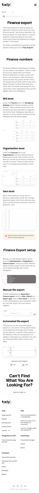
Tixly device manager (28, 440)
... (11, 12)
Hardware (5, 453)
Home (4, 12)
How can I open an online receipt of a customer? (28, 422)
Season (4, 419)
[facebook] (14, 486)
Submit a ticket (18, 392)
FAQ (22, 411)
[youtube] (21, 486)
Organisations (6, 415)
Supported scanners (9, 457)
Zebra (4, 467)
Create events (6, 426)
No (15, 365)
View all (4, 430)
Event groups (6, 423)
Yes (26, 365)
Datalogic (5, 470)
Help (3, 411)
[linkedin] (25, 486)
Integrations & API (9, 436)
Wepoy (4, 474)
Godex (23, 444)
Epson (23, 448)
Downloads (25, 436)
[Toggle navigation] (35, 5)
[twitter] (18, 486)
